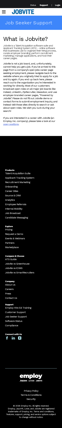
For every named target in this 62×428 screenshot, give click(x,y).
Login (57, 5)
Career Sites (11, 191)
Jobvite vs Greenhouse (17, 263)
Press (8, 293)
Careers (9, 289)
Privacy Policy (31, 390)
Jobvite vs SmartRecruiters (19, 272)
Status (33, 5)
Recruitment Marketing (17, 182)
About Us (10, 284)
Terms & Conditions (31, 394)
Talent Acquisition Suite (17, 173)
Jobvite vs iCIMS (13, 268)
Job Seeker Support (16, 316)
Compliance (11, 325)
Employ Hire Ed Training (18, 307)
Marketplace (12, 247)
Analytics (10, 199)
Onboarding (11, 186)
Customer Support (15, 312)
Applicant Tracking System (19, 177)
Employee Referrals (15, 204)
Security (31, 399)
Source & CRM (13, 195)
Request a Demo (14, 233)
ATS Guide (11, 259)
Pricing (8, 229)
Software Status (13, 321)
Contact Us (11, 297)
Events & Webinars (15, 238)
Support (44, 5)
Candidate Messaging (16, 217)
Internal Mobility (13, 208)
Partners (9, 242)
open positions (11, 124)
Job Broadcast (13, 213)
